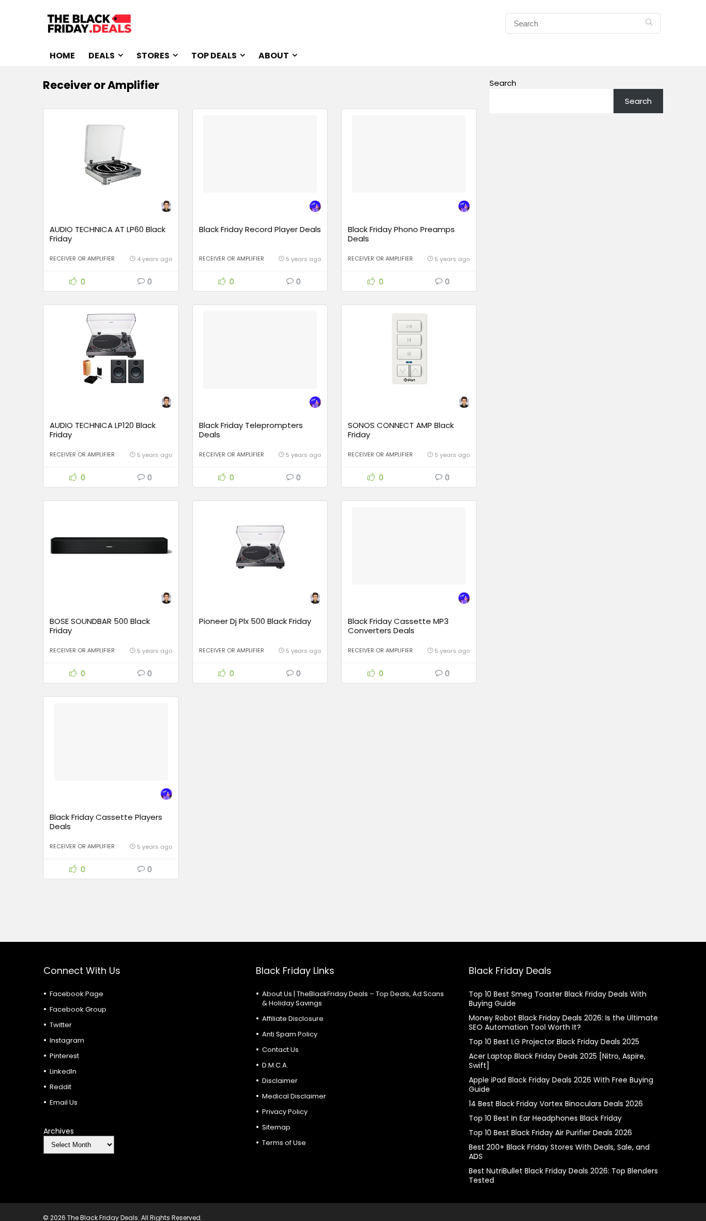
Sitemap (276, 1127)
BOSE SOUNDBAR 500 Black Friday (100, 626)
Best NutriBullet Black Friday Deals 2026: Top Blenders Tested (563, 1175)
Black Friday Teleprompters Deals (251, 430)
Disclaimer (280, 1081)
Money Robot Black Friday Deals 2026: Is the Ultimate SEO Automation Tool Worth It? (563, 1022)
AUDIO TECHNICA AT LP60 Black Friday (107, 234)
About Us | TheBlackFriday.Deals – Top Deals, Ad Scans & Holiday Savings (353, 998)
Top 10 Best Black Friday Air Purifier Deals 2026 (550, 1132)
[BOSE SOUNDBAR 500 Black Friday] (111, 546)
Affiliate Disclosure (293, 1019)
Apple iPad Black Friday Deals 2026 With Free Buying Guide (561, 1084)
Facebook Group (78, 1009)
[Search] (649, 23)
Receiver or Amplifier (82, 258)
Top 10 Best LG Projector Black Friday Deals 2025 (554, 1041)
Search (502, 83)
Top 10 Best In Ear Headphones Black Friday (545, 1118)
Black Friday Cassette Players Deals (106, 822)
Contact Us (280, 1050)
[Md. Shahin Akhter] (315, 207)
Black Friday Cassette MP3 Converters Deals (398, 626)
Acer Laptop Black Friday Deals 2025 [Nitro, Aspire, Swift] (557, 1061)
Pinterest (64, 1056)
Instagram (67, 1040)
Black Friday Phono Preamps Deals (401, 234)
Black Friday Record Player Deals (260, 229)
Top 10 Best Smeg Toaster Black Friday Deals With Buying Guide (558, 999)
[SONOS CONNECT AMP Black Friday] (409, 350)
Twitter (61, 1025)
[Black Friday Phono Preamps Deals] (409, 154)
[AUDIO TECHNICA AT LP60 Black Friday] (111, 154)
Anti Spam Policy (289, 1034)
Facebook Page (76, 994)
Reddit (60, 1087)
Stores (153, 56)
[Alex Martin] (166, 207)
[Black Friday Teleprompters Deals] (260, 350)
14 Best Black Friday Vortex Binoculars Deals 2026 (556, 1103)
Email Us (64, 1102)
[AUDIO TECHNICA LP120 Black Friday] (111, 350)
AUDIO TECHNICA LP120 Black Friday (103, 430)
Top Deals (214, 56)
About (273, 56)
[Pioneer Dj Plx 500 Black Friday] (260, 546)
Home (62, 56)
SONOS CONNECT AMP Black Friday (401, 430)
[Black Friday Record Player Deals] (260, 154)
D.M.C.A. (275, 1065)
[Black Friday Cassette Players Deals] (111, 742)
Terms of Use (284, 1143)
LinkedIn (63, 1071)
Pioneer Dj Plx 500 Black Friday (255, 621)
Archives (58, 1131)
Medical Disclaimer (294, 1096)
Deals (101, 56)
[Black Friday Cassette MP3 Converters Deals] (409, 546)
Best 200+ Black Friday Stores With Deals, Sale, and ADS (559, 1152)
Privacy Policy (285, 1112)
